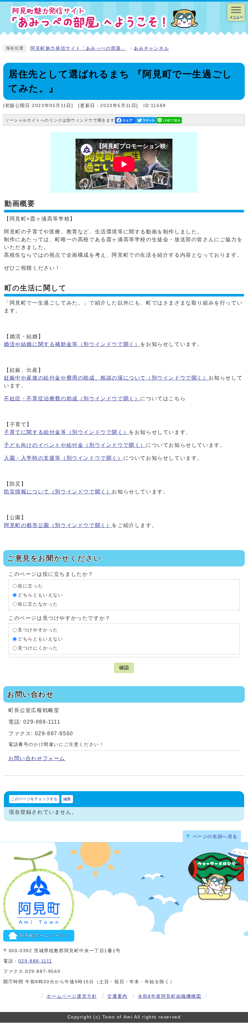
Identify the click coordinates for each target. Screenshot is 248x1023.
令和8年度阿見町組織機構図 (170, 996)
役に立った (30, 586)
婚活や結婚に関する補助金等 (72, 344)
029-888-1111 (35, 961)
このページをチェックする (34, 799)
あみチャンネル (151, 48)
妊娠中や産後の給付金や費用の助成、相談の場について (106, 378)
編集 (67, 799)
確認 (124, 667)
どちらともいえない (40, 595)
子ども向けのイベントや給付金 (75, 445)
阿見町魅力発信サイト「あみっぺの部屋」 (78, 48)
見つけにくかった (38, 648)
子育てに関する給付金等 (66, 432)
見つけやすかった (38, 630)
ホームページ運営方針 (71, 996)
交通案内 (117, 996)
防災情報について (58, 491)
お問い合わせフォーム (36, 758)
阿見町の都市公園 (58, 525)
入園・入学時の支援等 (63, 458)
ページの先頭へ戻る (215, 836)
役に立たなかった (38, 604)
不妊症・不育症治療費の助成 (72, 398)
